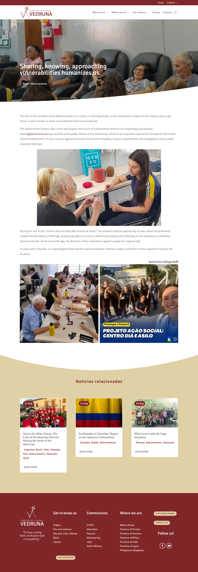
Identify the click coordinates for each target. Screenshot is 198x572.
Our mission (139, 12)
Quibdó (95, 442)
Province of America (130, 533)
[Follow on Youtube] (169, 545)
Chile (46, 449)
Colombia (55, 449)
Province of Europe (130, 529)
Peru (25, 453)
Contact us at (162, 523)
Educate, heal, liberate (65, 533)
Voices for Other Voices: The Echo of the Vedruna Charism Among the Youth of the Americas (41, 439)
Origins (57, 525)
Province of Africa (129, 537)
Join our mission (65, 557)
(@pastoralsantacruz (39, 134)
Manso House (127, 525)
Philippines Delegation (132, 550)
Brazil (26, 83)
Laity (89, 542)
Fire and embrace (62, 529)
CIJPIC (90, 525)
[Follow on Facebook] (162, 545)
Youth (26, 458)
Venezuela (52, 453)
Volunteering (93, 537)
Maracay (140, 442)
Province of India (129, 542)
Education (92, 529)
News (161, 3)
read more (30, 467)
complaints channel (165, 513)
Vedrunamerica (39, 83)
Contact (167, 12)
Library (156, 12)
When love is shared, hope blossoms (150, 435)
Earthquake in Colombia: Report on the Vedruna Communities (98, 435)
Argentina (29, 449)
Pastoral (91, 533)
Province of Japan (129, 546)
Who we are (99, 12)
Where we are (119, 12)
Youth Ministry (94, 546)
